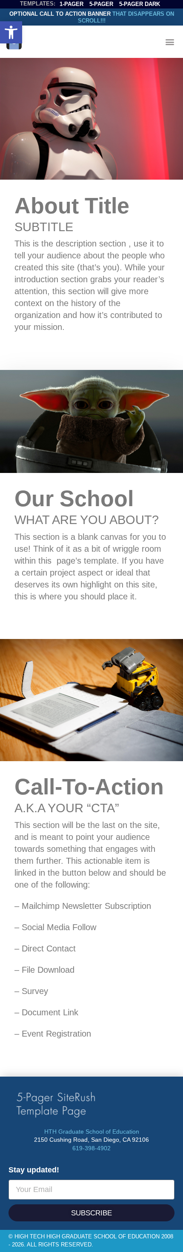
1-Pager (71, 4)
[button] (11, 32)
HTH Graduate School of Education (91, 1131)
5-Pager (101, 4)
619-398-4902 (91, 1148)
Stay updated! (34, 1170)
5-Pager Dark (139, 4)
